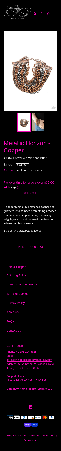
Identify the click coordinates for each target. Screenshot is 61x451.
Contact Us (14, 330)
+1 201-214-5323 (26, 351)
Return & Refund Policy (22, 284)
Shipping (9, 170)
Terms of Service (17, 293)
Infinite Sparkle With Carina (27, 435)
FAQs (10, 321)
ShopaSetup (30, 440)
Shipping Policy (17, 275)
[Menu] (55, 13)
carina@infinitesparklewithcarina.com (29, 359)
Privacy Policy (16, 303)
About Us (13, 312)
